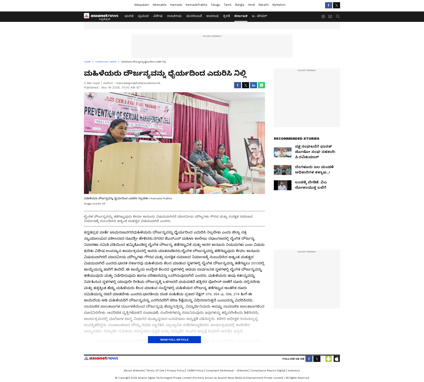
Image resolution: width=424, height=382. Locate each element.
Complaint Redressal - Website (227, 370)
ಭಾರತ (129, 16)
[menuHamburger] (330, 16)
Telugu (215, 4)
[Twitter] (336, 5)
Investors (294, 370)
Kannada (176, 4)
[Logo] (102, 16)
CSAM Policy (195, 370)
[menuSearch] (338, 16)
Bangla (239, 4)
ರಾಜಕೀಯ (174, 16)
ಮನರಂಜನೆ (194, 16)
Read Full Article (174, 339)
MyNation (279, 4)
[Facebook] (328, 5)
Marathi (263, 4)
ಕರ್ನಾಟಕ (240, 16)
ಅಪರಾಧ (212, 16)
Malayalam (141, 4)
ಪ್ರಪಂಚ (143, 16)
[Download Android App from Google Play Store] (328, 359)
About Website (134, 370)
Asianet (101, 358)
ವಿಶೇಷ (158, 16)
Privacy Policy (176, 370)
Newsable (160, 4)
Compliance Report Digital (267, 370)
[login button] (324, 16)
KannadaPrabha (196, 4)
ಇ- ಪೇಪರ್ (259, 16)
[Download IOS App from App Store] (336, 359)
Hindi (251, 4)
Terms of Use (155, 370)
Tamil (227, 4)
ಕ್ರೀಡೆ (226, 16)
